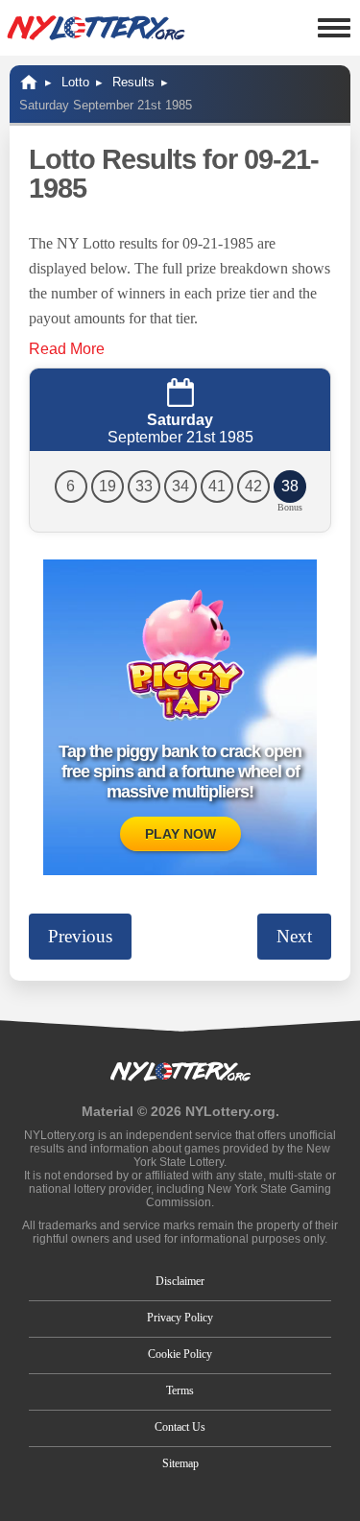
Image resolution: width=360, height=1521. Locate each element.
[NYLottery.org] (96, 28)
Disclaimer (180, 1281)
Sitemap (180, 1463)
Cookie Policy (180, 1354)
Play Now (180, 834)
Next (294, 936)
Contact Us (180, 1427)
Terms (180, 1390)
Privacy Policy (180, 1317)
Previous (80, 936)
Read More (67, 349)
